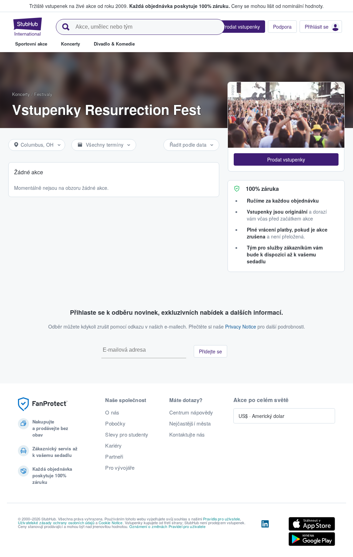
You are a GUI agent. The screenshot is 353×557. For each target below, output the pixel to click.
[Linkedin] (265, 533)
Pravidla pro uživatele (221, 518)
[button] (286, 159)
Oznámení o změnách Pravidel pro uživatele (167, 526)
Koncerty (21, 94)
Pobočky (115, 423)
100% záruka (262, 189)
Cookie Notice (111, 522)
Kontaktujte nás (187, 434)
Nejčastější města (190, 423)
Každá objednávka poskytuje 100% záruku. (179, 5)
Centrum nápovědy (191, 412)
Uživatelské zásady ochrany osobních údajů (56, 522)
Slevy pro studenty (126, 434)
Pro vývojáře (119, 467)
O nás (112, 412)
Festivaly (43, 94)
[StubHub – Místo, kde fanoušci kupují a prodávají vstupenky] (27, 26)
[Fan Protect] (43, 404)
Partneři (114, 456)
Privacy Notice (240, 326)
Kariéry (113, 445)
